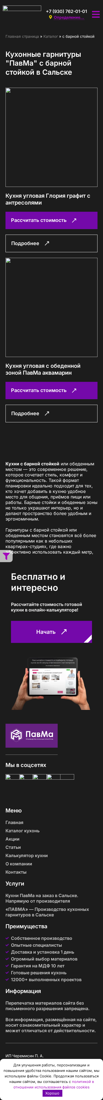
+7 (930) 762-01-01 (66, 11)
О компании (18, 863)
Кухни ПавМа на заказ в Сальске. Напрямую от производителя (41, 898)
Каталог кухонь (22, 830)
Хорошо (52, 1093)
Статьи (13, 847)
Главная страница (22, 36)
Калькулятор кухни (26, 855)
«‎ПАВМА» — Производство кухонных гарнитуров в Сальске (47, 911)
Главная (14, 822)
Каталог (50, 36)
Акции (12, 839)
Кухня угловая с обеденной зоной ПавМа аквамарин (42, 369)
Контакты (16, 872)
